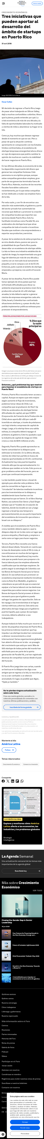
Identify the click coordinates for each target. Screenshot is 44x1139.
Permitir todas (25, 1128)
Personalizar (25, 1133)
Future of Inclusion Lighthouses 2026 (26, 945)
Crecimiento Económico (14, 12)
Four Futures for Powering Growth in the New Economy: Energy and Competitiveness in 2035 (25, 935)
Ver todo (37, 891)
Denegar (25, 1122)
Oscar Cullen (7, 102)
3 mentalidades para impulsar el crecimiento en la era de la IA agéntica (26, 978)
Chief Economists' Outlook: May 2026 (26, 956)
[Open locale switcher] (3, 1134)
